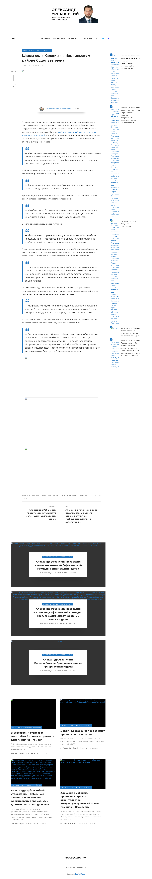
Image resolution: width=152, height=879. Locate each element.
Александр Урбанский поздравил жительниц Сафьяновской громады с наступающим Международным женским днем (58, 614)
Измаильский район (69, 495)
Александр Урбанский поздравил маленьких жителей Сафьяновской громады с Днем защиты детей (58, 565)
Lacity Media (80, 874)
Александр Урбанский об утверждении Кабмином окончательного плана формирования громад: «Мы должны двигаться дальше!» (30, 797)
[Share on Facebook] (13, 87)
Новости (72, 38)
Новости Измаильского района (37, 50)
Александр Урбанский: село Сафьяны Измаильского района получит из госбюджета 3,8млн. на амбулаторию (81, 516)
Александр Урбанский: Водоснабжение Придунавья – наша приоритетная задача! (58, 663)
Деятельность (90, 38)
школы (24, 499)
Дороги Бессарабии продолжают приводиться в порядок (82, 732)
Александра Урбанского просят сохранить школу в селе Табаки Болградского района (41, 514)
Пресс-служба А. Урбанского (59, 109)
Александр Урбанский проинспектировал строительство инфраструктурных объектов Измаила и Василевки (79, 800)
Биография (59, 38)
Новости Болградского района (26, 785)
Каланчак (83, 495)
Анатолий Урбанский (50, 495)
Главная (45, 38)
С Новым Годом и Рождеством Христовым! (128, 223)
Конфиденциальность (76, 867)
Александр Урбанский (30, 495)
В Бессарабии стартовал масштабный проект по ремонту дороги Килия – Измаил (32, 736)
